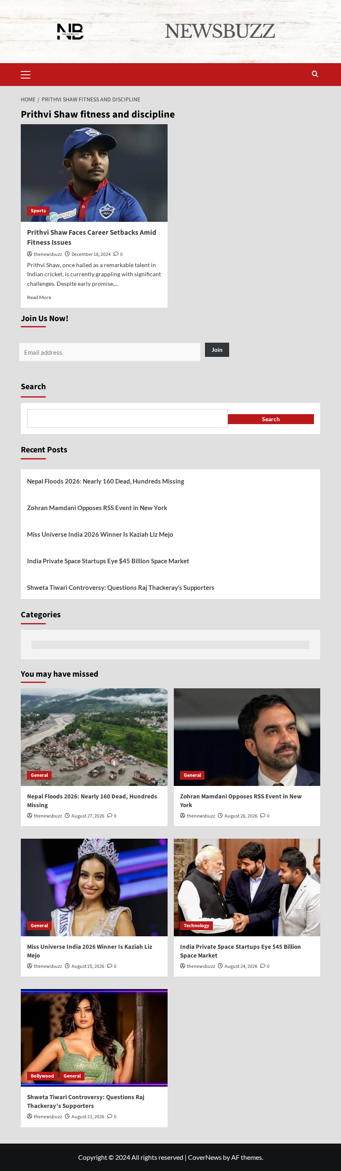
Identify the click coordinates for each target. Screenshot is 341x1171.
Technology (196, 925)
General (39, 775)
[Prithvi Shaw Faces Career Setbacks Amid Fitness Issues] (94, 173)
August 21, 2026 (88, 1116)
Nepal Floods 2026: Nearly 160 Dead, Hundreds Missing (105, 481)
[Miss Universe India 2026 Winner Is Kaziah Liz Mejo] (94, 887)
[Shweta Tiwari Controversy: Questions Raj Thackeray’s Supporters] (94, 1038)
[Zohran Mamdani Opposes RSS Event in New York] (247, 737)
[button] (29, 73)
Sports (38, 210)
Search (33, 387)
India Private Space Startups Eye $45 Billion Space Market (108, 561)
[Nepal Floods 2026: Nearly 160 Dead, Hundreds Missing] (94, 737)
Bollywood (42, 1076)
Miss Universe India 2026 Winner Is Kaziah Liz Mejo (100, 534)
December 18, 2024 (91, 254)
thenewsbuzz (48, 254)
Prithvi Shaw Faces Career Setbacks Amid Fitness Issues (91, 238)
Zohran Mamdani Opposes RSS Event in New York (97, 507)
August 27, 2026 (88, 816)
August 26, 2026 (241, 816)
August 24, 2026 (241, 966)
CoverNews (205, 1157)
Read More (39, 297)
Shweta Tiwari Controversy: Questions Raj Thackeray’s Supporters (121, 587)
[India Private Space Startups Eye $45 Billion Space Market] (247, 887)
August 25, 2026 (88, 966)
